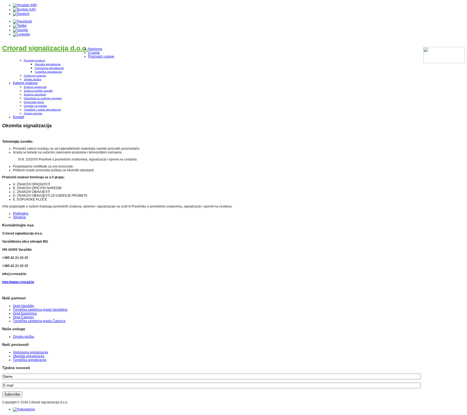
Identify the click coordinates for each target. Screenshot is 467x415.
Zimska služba (32, 79)
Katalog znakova (25, 83)
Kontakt (18, 117)
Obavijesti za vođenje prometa (43, 98)
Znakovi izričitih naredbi (38, 90)
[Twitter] (20, 26)
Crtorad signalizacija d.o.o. (45, 48)
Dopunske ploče (34, 102)
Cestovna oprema (35, 75)
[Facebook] (22, 21)
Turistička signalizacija (48, 71)
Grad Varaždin (23, 306)
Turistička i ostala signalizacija (42, 109)
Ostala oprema (33, 113)
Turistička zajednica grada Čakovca (39, 321)
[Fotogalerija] (24, 409)
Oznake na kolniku (35, 105)
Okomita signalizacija (48, 64)
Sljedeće (19, 217)
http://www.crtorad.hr (18, 282)
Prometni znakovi (34, 60)
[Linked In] (21, 34)
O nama (94, 53)
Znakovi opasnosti (35, 86)
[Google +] (20, 30)
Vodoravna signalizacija (49, 67)
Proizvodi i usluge (101, 56)
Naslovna (95, 49)
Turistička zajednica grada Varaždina (40, 310)
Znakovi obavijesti (35, 94)
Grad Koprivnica (25, 313)
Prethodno (20, 213)
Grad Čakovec (23, 317)
